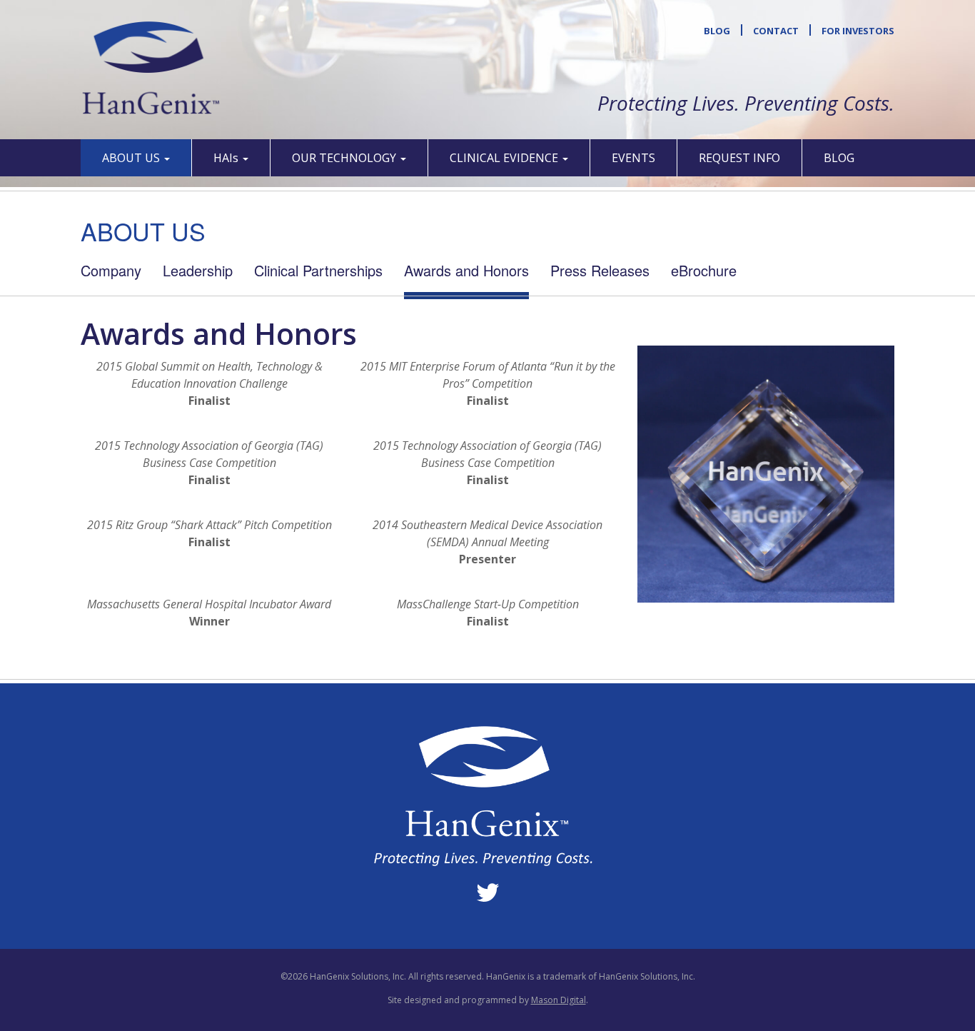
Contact (776, 30)
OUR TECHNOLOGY (345, 158)
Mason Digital (558, 1000)
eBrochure (704, 270)
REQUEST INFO (739, 158)
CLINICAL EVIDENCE (505, 158)
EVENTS (633, 158)
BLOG (839, 158)
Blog (717, 30)
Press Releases (600, 270)
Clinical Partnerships (318, 270)
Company (111, 270)
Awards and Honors (466, 270)
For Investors (858, 30)
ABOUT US (132, 158)
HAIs (227, 158)
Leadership (198, 270)
